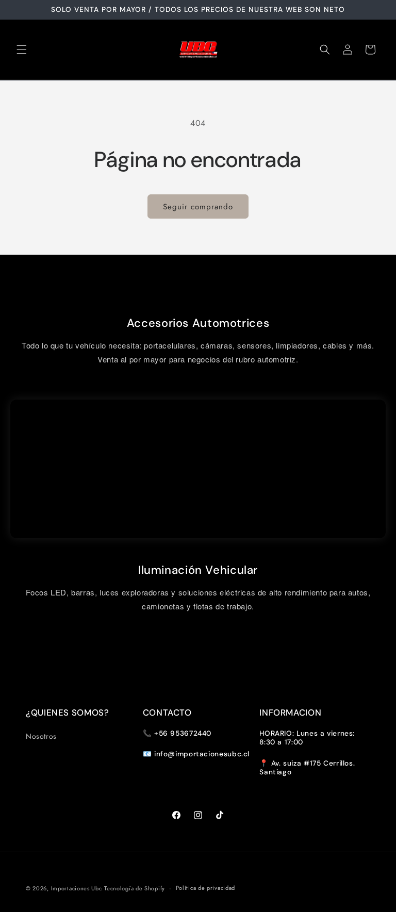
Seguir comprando (198, 206)
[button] (21, 49)
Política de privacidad (205, 888)
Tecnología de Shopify (134, 888)
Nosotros (41, 736)
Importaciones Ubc (76, 888)
